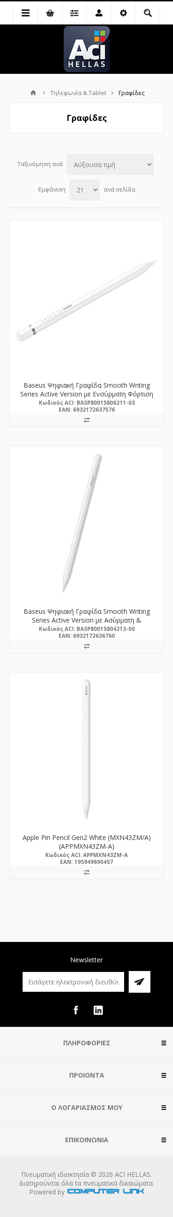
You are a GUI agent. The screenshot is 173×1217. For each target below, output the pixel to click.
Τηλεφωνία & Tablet (78, 93)
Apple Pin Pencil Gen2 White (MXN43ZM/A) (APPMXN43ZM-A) (87, 842)
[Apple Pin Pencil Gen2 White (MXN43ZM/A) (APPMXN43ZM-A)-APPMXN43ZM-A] (86, 749)
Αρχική (33, 92)
